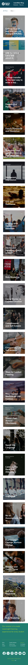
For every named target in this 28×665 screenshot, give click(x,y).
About (3, 644)
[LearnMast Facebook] (4, 653)
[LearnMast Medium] (20, 653)
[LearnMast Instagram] (12, 653)
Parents (22, 5)
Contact (3, 645)
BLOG (0, 646)
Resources (22, 642)
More (12, 11)
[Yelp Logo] (8, 653)
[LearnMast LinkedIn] (16, 653)
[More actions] (22, 19)
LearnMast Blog (19, 3)
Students (16, 5)
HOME (0, 643)
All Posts (5, 11)
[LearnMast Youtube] (24, 653)
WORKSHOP (0, 650)
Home (3, 642)
